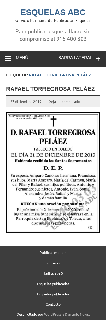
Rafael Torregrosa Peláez (50, 89)
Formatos (53, 263)
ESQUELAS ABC (53, 12)
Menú (22, 58)
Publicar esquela (53, 252)
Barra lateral (75, 58)
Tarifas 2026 (53, 273)
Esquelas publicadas (53, 283)
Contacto (53, 304)
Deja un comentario (64, 101)
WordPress (52, 314)
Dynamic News (77, 314)
